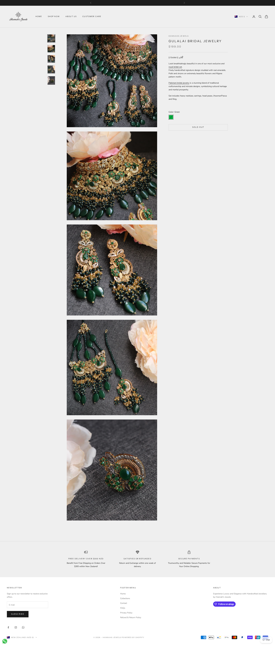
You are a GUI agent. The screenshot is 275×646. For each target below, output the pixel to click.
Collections (125, 598)
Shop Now (54, 16)
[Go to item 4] (51, 69)
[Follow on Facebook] (8, 627)
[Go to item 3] (51, 59)
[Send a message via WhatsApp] (4, 641)
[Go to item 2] (51, 49)
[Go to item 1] (51, 38)
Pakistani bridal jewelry (179, 83)
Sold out (198, 127)
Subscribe (17, 614)
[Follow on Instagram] (15, 627)
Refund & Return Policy (130, 617)
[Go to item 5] (51, 80)
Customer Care (91, 16)
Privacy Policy (126, 612)
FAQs (122, 608)
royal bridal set (175, 67)
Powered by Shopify (133, 637)
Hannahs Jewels (179, 36)
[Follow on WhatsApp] (23, 627)
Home (39, 16)
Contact (123, 603)
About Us (71, 16)
